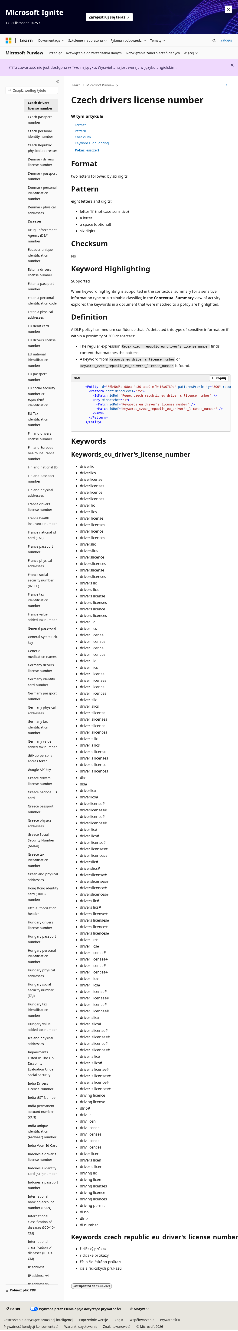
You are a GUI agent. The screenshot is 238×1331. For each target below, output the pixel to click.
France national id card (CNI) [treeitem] (42, 535)
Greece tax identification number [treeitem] (38, 860)
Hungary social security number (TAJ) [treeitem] (41, 990)
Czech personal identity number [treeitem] (40, 134)
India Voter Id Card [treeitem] (43, 1145)
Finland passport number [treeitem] (41, 479)
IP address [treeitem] (36, 1267)
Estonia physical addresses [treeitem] (40, 315)
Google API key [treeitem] (39, 769)
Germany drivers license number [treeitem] (41, 668)
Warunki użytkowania (81, 1326)
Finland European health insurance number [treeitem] (41, 453)
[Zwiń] (58, 81)
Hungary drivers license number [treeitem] (40, 925)
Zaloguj (226, 40)
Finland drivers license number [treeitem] (40, 436)
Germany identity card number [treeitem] (41, 682)
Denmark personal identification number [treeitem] (42, 193)
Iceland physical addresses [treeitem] (40, 1041)
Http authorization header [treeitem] (42, 911)
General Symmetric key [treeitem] (43, 639)
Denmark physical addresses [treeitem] (42, 210)
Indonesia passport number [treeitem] (43, 1185)
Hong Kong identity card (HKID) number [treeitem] (43, 894)
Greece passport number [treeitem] (40, 809)
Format (80, 125)
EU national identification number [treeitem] (38, 360)
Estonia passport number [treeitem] (41, 286)
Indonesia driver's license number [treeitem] (42, 1157)
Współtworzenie (142, 1320)
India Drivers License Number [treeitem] (40, 1086)
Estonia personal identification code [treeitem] (42, 300)
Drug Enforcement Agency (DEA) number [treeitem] (42, 235)
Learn (76, 85)
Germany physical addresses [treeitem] (42, 710)
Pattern (80, 131)
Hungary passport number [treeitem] (42, 939)
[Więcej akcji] (226, 85)
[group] (151, 407)
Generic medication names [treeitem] (42, 654)
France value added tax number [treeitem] (42, 617)
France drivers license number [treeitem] (40, 507)
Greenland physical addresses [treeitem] (43, 877)
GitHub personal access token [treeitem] (40, 758)
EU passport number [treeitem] (37, 377)
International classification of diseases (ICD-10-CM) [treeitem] (41, 1224)
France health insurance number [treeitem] (42, 521)
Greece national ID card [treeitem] (42, 795)
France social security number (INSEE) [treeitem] (41, 580)
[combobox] (32, 90)
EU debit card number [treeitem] (38, 329)
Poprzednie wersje (93, 1320)
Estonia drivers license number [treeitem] (40, 272)
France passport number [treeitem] (40, 549)
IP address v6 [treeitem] (38, 1284)
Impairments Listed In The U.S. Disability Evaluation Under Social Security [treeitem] (41, 1063)
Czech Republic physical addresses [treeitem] (43, 148)
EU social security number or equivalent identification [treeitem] (41, 396)
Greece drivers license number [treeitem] (40, 781)
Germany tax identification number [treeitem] (38, 727)
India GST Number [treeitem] (42, 1097)
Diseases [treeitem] (35, 221)
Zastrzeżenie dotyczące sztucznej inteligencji (39, 1320)
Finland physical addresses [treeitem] (40, 493)
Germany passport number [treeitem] (42, 696)
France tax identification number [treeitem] (38, 600)
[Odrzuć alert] (228, 9)
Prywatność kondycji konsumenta (29, 1326)
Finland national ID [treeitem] (43, 467)
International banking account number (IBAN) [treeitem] (41, 1202)
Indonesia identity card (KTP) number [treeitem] (42, 1171)
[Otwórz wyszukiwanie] (214, 40)
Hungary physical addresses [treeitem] (41, 973)
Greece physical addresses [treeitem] (40, 823)
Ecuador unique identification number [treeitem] (40, 255)
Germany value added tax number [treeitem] (42, 744)
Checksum (83, 137)
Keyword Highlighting (92, 143)
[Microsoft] (9, 41)
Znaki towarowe (115, 1326)
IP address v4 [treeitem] (38, 1275)
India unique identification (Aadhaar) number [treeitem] (42, 1131)
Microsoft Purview (100, 85)
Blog (117, 1320)
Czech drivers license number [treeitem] (40, 105)
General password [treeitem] (42, 628)
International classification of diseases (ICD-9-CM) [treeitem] (40, 1250)
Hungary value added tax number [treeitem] (42, 1027)
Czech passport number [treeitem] (40, 120)
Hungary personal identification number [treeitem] (42, 956)
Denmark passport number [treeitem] (42, 176)
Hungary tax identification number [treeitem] (38, 1010)
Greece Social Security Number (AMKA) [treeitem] (41, 840)
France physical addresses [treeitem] (40, 563)
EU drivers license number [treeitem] (42, 343)
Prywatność (169, 1320)
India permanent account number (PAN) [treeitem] (41, 1111)
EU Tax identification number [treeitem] (38, 419)
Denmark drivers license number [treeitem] (41, 162)
